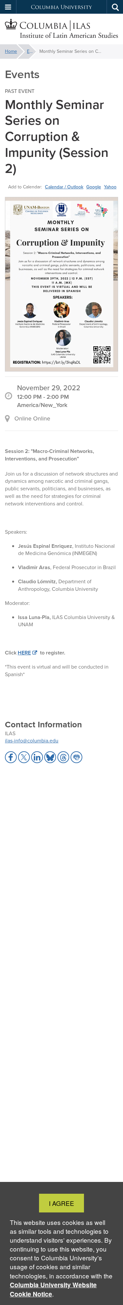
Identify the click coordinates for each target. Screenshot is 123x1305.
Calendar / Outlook (64, 186)
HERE (24, 652)
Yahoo (110, 186)
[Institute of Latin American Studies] (61, 29)
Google (93, 186)
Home (11, 51)
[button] (8, 7)
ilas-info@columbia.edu (31, 740)
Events (31, 51)
